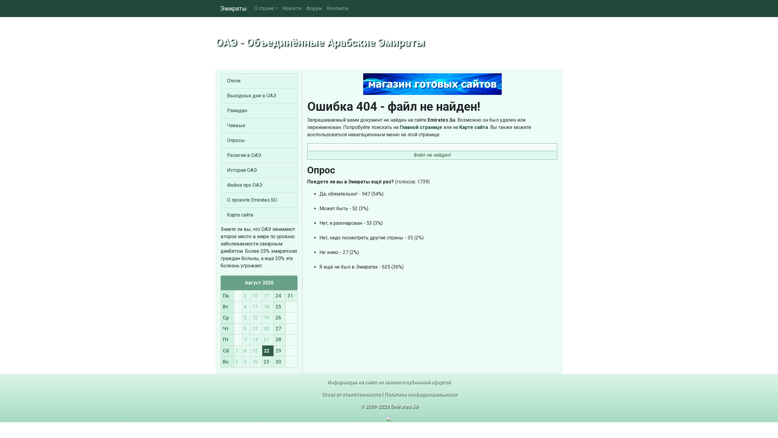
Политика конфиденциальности (420, 394)
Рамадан (237, 110)
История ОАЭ (242, 170)
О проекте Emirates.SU (252, 200)
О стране (264, 8)
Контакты (338, 8)
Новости (291, 8)
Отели (233, 81)
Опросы (236, 140)
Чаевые (236, 125)
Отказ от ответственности (351, 394)
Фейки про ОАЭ (244, 185)
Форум (314, 8)
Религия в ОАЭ (244, 155)
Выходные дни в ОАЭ (251, 96)
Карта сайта (240, 215)
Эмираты (233, 8)
